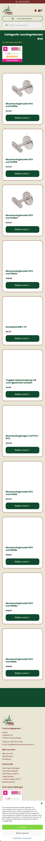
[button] (42, 803)
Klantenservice (8, 782)
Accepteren (22, 827)
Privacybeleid (26, 838)
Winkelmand (7, 756)
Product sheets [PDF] (11, 779)
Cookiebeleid (17, 838)
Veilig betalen (8, 776)
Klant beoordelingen (11, 768)
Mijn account (7, 753)
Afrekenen (6, 759)
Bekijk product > (22, 117)
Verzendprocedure (10, 773)
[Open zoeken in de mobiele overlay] (22, 25)
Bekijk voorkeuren (22, 833)
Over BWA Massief (10, 771)
